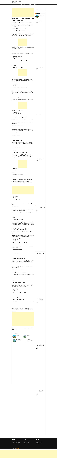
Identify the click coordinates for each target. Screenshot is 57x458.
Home (21, 4)
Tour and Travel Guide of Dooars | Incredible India (41, 253)
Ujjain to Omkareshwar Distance (16, 441)
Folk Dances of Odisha (26, 443)
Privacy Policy (30, 4)
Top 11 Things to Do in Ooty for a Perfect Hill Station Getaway (18, 336)
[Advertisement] (23, 12)
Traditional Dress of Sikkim (39, 443)
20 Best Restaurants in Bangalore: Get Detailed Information (16, 329)
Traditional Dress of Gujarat (39, 442)
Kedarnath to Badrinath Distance (16, 442)
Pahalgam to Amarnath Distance (16, 443)
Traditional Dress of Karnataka (39, 441)
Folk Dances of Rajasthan (27, 441)
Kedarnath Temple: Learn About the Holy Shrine (28, 329)
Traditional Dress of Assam (39, 444)
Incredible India (16, 1)
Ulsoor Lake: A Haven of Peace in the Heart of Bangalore (19, 340)
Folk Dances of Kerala (26, 442)
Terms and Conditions (35, 4)
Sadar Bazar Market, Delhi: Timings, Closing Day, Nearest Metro (41, 67)
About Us (24, 4)
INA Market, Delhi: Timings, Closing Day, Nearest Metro (41, 21)
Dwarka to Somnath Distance (15, 444)
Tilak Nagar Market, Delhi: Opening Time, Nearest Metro (41, 159)
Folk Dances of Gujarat (26, 444)
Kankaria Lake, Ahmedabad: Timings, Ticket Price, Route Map (30, 336)
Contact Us (27, 4)
